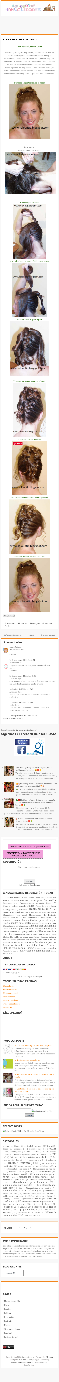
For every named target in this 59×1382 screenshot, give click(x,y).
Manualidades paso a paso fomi (28, 934)
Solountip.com (28, 1357)
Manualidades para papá (20, 931)
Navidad (7, 1325)
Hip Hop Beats (40, 1362)
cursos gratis (37, 900)
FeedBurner (35, 885)
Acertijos (18, 897)
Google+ (36, 623)
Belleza (7, 1313)
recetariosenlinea (10, 1000)
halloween (24, 909)
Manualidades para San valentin (20, 1190)
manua (32, 912)
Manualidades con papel (16, 915)
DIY (54, 903)
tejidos (43, 945)
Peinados (13, 940)
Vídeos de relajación (32, 1215)
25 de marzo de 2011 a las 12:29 (22, 676)
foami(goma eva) (11, 909)
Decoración (50, 900)
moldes (11, 937)
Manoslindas (8, 985)
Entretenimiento (19, 906)
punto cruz (42, 939)
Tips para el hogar (23, 947)
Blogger (38, 976)
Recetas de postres (45, 942)
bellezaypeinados (11, 989)
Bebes (38, 897)
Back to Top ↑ (29, 1365)
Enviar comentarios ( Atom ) (25, 730)
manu (27, 912)
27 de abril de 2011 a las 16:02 (21, 702)
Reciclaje (26, 945)
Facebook (11, 623)
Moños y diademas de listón (44, 937)
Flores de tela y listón (46, 906)
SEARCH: (8, 1228)
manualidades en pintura (15, 917)
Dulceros (7, 906)
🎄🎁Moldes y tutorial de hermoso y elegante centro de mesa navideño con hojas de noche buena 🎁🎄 (35, 802)
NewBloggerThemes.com (22, 1362)
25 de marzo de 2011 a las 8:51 (22, 660)
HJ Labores (14, 662)
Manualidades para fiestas (17, 922)
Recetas (51, 939)
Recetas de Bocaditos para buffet (19, 942)
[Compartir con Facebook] (13, 615)
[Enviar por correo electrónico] (4, 615)
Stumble (48, 623)
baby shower (28, 897)
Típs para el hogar (12, 1329)
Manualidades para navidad (19, 928)
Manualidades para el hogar (39, 920)
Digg (9, 626)
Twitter (23, 623)
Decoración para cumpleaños (33, 903)
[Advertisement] (23, 26)
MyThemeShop (25, 1359)
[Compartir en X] (10, 615)
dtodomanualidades (11, 1003)
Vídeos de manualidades (37, 950)
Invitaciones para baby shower (28, 1060)
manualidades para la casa (44, 923)
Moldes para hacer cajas (23, 937)
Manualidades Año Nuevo (45, 912)
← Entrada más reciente (11, 634)
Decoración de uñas (11, 903)
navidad (6, 940)
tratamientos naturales (45, 948)
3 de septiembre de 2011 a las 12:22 (24, 715)
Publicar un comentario (13, 718)
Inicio (32, 634)
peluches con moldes (27, 939)
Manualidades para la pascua (16, 925)
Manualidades (9, 996)
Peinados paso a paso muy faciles (20, 39)
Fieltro (31, 905)
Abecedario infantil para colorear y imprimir (33, 1045)
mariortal (13, 646)
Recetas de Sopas (12, 945)
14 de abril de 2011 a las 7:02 (21, 689)
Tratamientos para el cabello (13, 951)
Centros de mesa (11, 900)
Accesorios (8, 897)
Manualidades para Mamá (42, 925)
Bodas (44, 897)
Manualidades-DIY (12, 1301)
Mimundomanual (10, 993)
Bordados (51, 897)
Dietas (49, 903)
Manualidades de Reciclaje (42, 915)
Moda (5, 937)
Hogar (7, 1305)
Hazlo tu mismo (41, 909)
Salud (35, 945)
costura (25, 900)
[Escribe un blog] (7, 615)
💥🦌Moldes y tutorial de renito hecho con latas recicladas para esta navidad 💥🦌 (36, 784)
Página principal (11, 1337)
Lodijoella (7, 1007)
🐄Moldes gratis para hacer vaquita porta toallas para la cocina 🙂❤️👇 (33, 768)
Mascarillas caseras (49, 934)
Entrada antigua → (49, 634)
